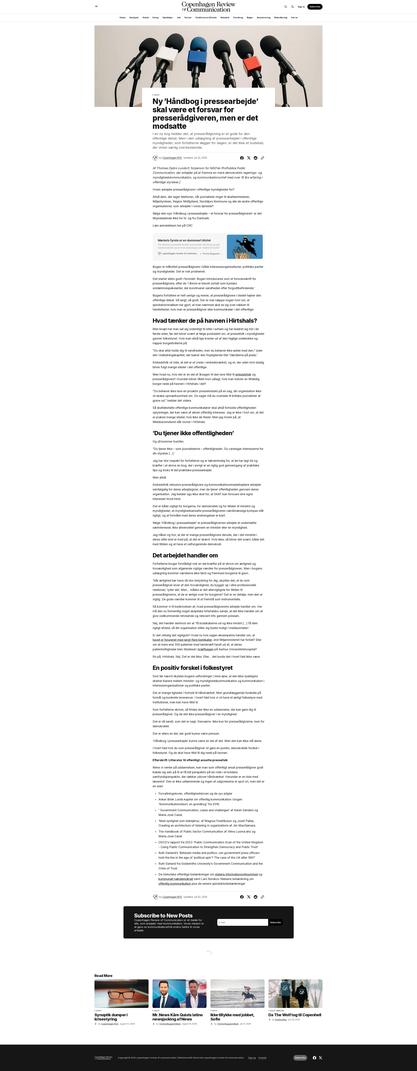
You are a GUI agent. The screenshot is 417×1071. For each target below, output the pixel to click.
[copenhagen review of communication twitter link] (320, 1058)
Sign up (252, 1058)
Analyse (280, 1011)
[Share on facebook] (242, 158)
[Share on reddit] (255, 158)
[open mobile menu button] (96, 6)
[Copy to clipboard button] (262, 158)
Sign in (301, 6)
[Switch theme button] (292, 6)
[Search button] (285, 6)
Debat (157, 95)
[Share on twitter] (248, 158)
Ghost (196, 1058)
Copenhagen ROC (172, 157)
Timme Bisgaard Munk (170, 1024)
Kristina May (281, 1020)
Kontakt (262, 1058)
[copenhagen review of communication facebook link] (314, 1058)
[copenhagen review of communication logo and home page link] (103, 1057)
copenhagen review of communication (224, 1058)
